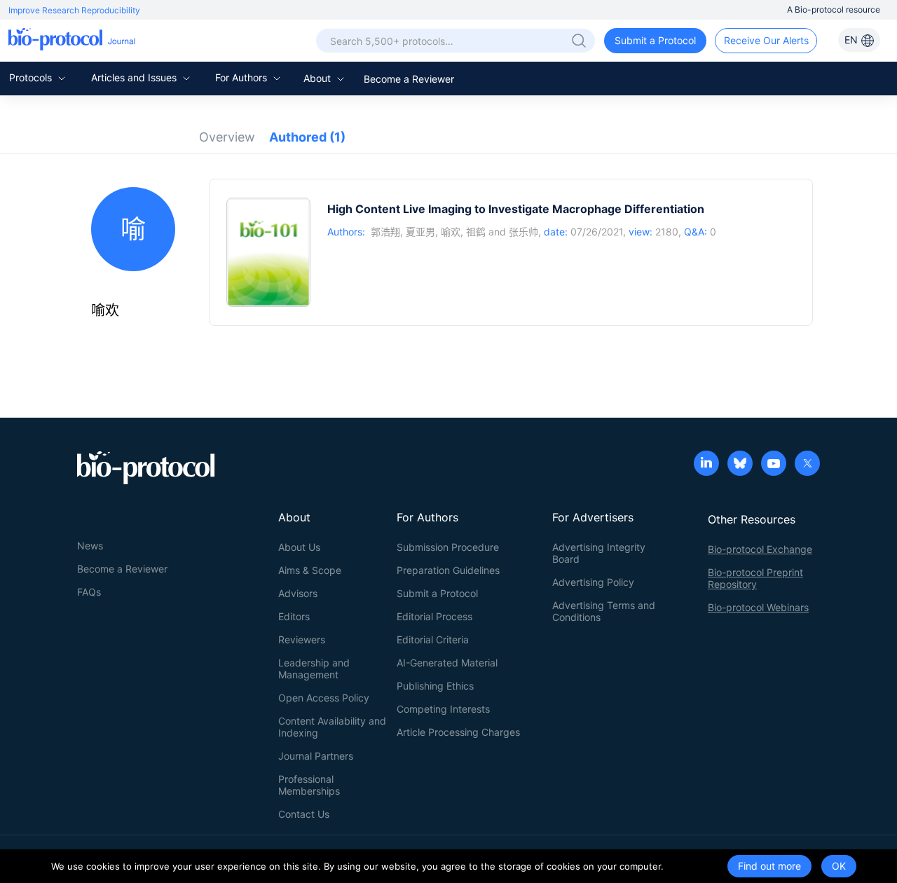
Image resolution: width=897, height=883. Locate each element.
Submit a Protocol (655, 40)
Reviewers (301, 639)
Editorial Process (434, 616)
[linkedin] (706, 465)
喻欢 (450, 232)
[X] (807, 465)
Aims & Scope (309, 570)
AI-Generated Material (447, 663)
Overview (227, 137)
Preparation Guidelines (448, 570)
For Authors (242, 77)
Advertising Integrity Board (598, 553)
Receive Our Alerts (766, 40)
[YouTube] (773, 465)
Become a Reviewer (409, 79)
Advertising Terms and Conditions (603, 611)
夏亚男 (420, 232)
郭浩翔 (385, 232)
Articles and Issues (135, 77)
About (318, 78)
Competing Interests (443, 709)
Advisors (297, 593)
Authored (307, 137)
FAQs (89, 592)
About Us (299, 547)
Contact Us (303, 814)
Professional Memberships (309, 785)
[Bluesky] (740, 465)
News (90, 546)
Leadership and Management (314, 668)
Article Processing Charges (458, 732)
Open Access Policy (323, 698)
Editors (294, 616)
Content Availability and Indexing (332, 727)
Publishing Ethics (435, 686)
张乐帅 (523, 232)
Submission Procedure (448, 547)
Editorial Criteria (433, 639)
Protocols (32, 77)
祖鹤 (476, 232)
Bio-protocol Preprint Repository (755, 578)
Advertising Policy (593, 582)
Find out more (769, 866)
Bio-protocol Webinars (758, 607)
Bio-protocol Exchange (760, 549)
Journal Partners (315, 756)
